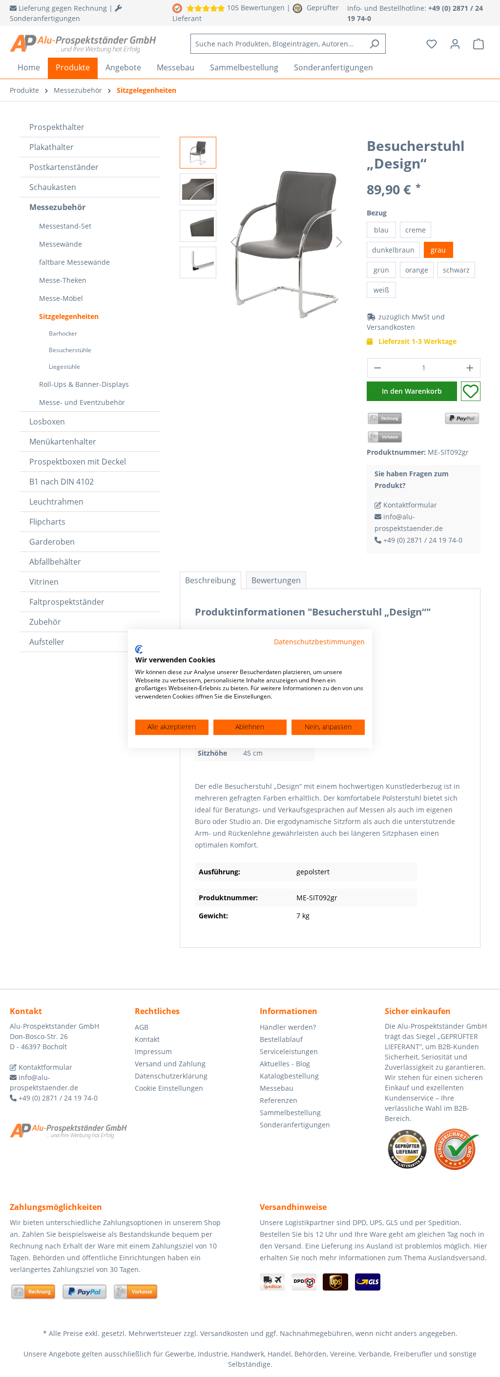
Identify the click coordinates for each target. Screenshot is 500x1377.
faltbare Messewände (74, 262)
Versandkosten (391, 327)
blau (381, 229)
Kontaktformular (409, 504)
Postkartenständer (64, 167)
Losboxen (47, 421)
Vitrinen (44, 581)
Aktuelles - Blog (285, 1063)
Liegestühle (64, 366)
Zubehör (45, 621)
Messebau (276, 1088)
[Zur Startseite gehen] (83, 44)
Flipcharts (47, 521)
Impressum (153, 1051)
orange (416, 270)
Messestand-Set (65, 226)
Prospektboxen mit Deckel (77, 461)
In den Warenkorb (412, 391)
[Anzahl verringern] (377, 368)
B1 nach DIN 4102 (61, 481)
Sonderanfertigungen (295, 1124)
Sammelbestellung (290, 1112)
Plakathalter (51, 147)
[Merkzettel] (431, 44)
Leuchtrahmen (56, 501)
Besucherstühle (70, 350)
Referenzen (278, 1100)
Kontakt (147, 1039)
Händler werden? (288, 1027)
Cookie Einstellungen (169, 1088)
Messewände (60, 244)
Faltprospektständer (66, 601)
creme (415, 229)
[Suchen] (374, 44)
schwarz (456, 270)
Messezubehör (57, 207)
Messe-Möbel (61, 298)
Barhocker (63, 333)
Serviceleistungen (289, 1051)
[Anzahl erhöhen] (470, 368)
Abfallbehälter (55, 561)
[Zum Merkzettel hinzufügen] (470, 391)
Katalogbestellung (289, 1075)
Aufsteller (46, 641)
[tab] (210, 580)
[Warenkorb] (478, 44)
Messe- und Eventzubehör (82, 402)
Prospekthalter (56, 127)
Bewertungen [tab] (276, 580)
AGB (141, 1027)
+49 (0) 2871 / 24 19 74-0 (421, 540)
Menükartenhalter (62, 441)
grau (438, 249)
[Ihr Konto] (455, 44)
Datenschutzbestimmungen (319, 641)
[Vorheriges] (233, 242)
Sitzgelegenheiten (69, 316)
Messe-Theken (62, 280)
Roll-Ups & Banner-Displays (84, 384)
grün (381, 270)
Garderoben (52, 541)
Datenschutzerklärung (171, 1075)
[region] (263, 242)
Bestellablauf (281, 1039)
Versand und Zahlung (170, 1063)
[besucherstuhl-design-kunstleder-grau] (286, 241)
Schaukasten (52, 187)
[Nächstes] (339, 242)
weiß (381, 290)
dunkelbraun (393, 249)
